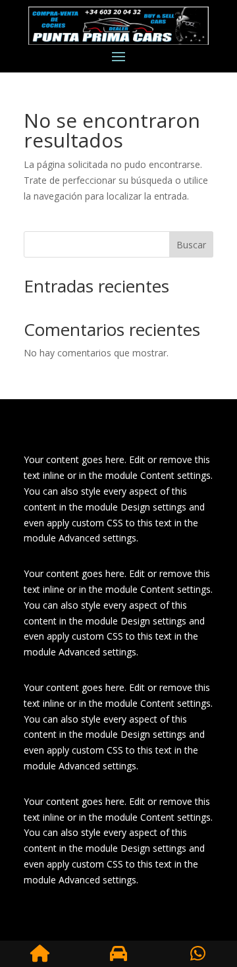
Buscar (191, 244)
